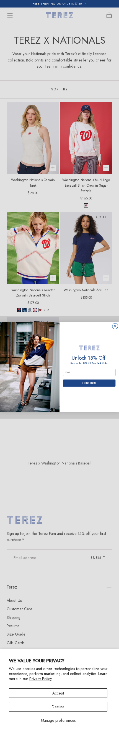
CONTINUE (89, 383)
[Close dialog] (115, 326)
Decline (58, 707)
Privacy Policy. (40, 678)
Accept (58, 693)
